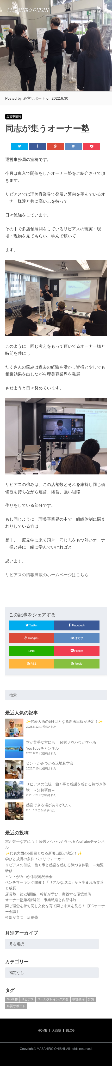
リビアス (27, 999)
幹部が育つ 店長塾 (21, 917)
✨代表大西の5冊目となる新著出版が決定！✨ (64, 721)
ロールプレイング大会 (53, 999)
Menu (98, 11)
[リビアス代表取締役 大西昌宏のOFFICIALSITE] (28, 12)
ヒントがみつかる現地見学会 (49, 763)
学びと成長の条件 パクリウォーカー (35, 859)
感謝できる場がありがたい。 (49, 805)
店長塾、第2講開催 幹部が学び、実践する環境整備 (48, 894)
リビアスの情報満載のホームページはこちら (47, 575)
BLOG (70, 1030)
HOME (42, 1030)
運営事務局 (14, 116)
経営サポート (16, 1006)
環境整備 (78, 999)
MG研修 (12, 999)
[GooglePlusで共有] (55, 146)
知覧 (91, 999)
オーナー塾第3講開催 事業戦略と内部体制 (41, 900)
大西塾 (56, 1030)
